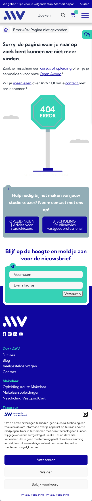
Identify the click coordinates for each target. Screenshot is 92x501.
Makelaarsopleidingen (21, 392)
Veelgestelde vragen (20, 366)
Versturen (72, 293)
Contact (9, 371)
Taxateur (10, 407)
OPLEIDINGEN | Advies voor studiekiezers (21, 225)
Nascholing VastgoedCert (24, 398)
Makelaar (11, 381)
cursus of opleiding (56, 68)
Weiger (46, 472)
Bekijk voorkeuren (46, 484)
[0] (73, 15)
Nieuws (9, 354)
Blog (6, 360)
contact (72, 83)
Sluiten (84, 4)
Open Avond (50, 74)
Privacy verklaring (32, 494)
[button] (85, 414)
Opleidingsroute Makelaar (24, 386)
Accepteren (46, 460)
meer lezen (22, 83)
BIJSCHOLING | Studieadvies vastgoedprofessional (65, 225)
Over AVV (11, 348)
